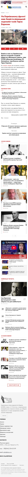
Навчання (2, 434)
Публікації (3, 436)
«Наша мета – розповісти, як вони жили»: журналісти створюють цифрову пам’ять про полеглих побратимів (15, 309)
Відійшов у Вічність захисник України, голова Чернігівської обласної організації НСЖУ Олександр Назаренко (13, 97)
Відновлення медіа (5, 430)
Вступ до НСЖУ (10, 463)
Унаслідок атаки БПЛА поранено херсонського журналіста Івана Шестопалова (12, 204)
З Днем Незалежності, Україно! (13, 315)
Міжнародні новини (5, 428)
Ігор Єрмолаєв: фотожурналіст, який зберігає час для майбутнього (11, 299)
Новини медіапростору (6, 426)
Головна (2, 12)
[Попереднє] (13, 236)
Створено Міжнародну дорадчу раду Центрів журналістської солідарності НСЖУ (14, 321)
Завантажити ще (14, 385)
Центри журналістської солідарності (9, 465)
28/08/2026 (6, 185)
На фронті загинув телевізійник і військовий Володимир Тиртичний (14, 93)
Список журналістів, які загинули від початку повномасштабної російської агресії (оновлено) (17, 377)
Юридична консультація (6, 432)
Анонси (2, 422)
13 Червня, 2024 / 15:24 (6, 27)
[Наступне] (15, 236)
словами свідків (7, 65)
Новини (7, 12)
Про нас (4, 415)
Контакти (22, 465)
